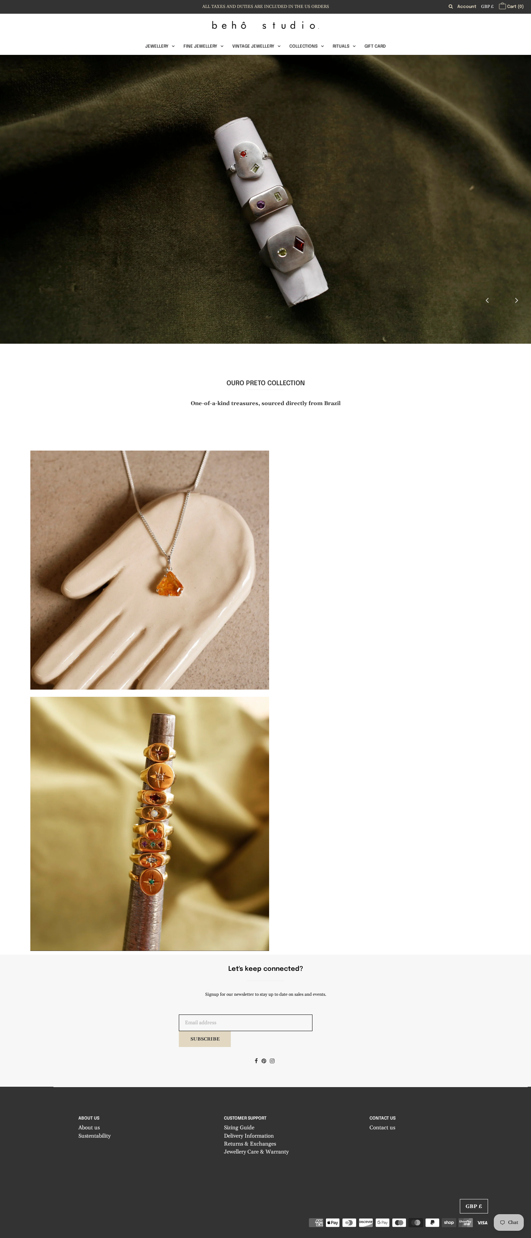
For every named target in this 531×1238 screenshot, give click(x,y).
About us (89, 1127)
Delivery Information (249, 1136)
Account (466, 7)
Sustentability (94, 1136)
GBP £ (487, 6)
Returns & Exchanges (250, 1144)
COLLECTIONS (303, 46)
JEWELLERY (156, 46)
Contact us (382, 1127)
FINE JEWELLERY (200, 46)
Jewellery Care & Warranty (256, 1151)
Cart (515, 7)
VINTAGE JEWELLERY (253, 46)
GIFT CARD (375, 46)
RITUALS (341, 46)
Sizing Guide (239, 1127)
